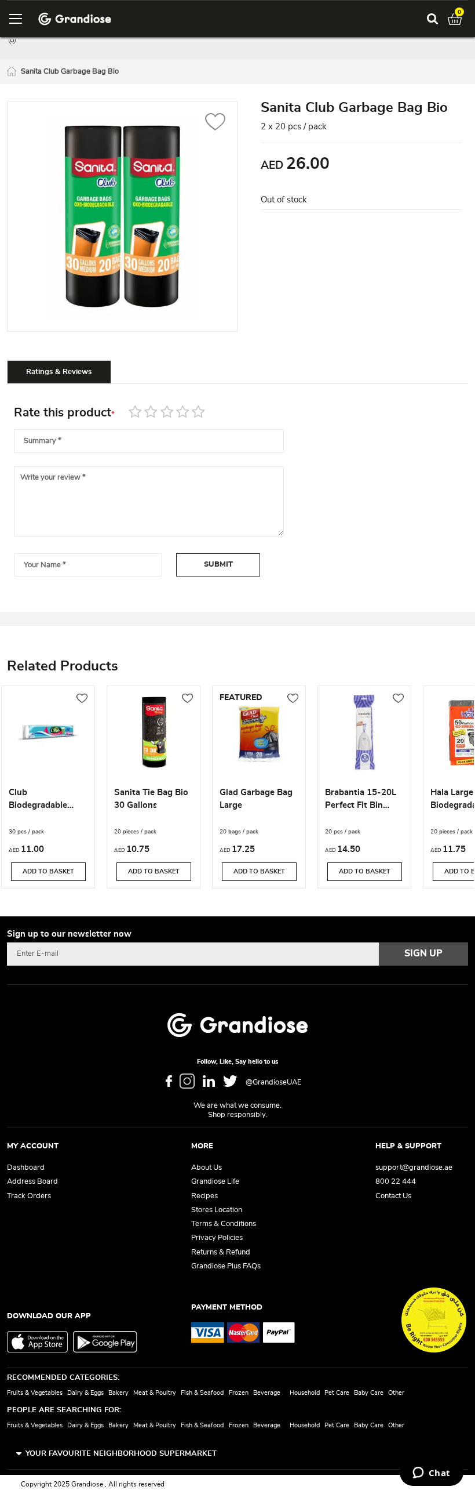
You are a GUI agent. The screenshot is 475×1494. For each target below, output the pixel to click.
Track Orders (29, 1196)
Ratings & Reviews (59, 372)
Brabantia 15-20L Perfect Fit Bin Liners (360, 800)
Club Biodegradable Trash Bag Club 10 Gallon (45, 800)
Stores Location (216, 1210)
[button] (215, 123)
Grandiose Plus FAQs (226, 1266)
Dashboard (26, 1168)
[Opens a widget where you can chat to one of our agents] (431, 1473)
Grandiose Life (215, 1181)
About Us (206, 1168)
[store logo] (74, 19)
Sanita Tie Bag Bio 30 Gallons (151, 799)
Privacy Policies (217, 1238)
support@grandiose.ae (413, 1168)
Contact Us (393, 1196)
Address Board (32, 1181)
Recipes (204, 1196)
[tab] (59, 371)
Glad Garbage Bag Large (256, 799)
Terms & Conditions (223, 1224)
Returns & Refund (220, 1252)
